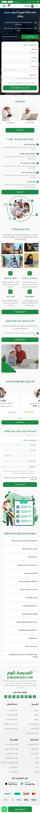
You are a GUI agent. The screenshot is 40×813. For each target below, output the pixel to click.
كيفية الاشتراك (34, 724)
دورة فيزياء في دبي (11, 744)
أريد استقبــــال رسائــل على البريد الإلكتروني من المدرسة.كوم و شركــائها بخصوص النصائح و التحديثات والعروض (19, 472)
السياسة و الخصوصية (10, 724)
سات (37, 767)
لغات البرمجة (35, 753)
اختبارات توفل (14, 767)
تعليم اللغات (35, 749)
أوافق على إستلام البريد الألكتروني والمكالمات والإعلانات (21, 83)
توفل (37, 758)
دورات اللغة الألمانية (12, 758)
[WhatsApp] (4, 809)
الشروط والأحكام (14, 477)
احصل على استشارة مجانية (20, 88)
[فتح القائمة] (37, 6)
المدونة (36, 720)
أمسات (36, 763)
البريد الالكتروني (32, 75)
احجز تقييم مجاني (20, 809)
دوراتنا (37, 715)
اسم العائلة (34, 58)
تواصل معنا (35, 729)
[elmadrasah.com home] (29, 6)
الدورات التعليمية (33, 744)
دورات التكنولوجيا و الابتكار (9, 763)
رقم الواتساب (33, 66)
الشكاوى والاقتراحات (10, 729)
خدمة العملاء (13, 710)
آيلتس (37, 772)
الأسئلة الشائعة (12, 715)
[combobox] (5, 70)
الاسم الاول (34, 49)
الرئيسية (36, 710)
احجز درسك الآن (20, 484)
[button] (21, 418)
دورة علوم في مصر (11, 749)
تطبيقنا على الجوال (32, 733)
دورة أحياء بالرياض (12, 753)
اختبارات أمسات (13, 772)
